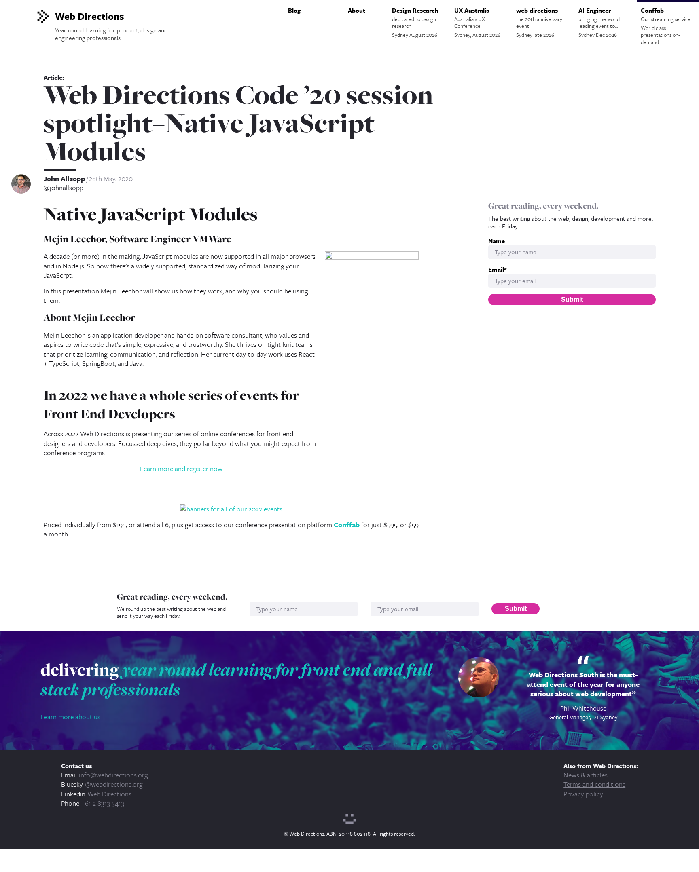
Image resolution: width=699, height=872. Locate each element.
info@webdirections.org (113, 775)
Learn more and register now (181, 468)
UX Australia (477, 22)
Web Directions (109, 794)
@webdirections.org (113, 784)
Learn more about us (70, 717)
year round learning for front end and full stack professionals (236, 679)
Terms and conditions (594, 784)
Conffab (666, 26)
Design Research (415, 22)
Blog (294, 10)
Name (496, 240)
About (356, 10)
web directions (539, 22)
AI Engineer (599, 22)
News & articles (585, 775)
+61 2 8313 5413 (102, 803)
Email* (497, 269)
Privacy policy (583, 794)
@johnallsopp (63, 187)
